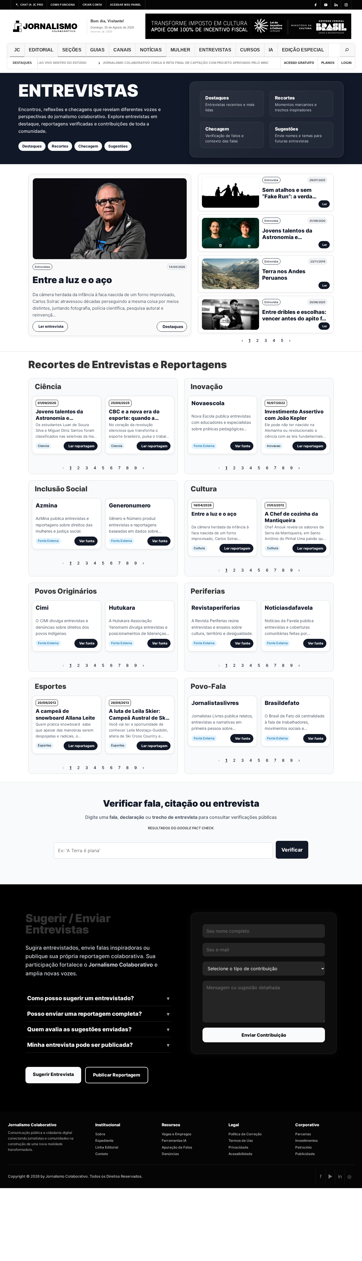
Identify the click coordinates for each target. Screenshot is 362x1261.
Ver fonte (242, 446)
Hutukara (122, 607)
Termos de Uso (241, 1140)
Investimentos (306, 1140)
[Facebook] (316, 5)
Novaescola (208, 403)
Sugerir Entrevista (53, 1074)
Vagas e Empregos (176, 1134)
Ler (324, 204)
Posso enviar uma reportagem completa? (84, 1013)
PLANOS (327, 62)
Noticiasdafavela (289, 607)
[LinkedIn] (336, 5)
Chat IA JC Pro (31, 4)
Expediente (104, 1140)
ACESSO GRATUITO (299, 62)
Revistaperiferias (215, 607)
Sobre (100, 1134)
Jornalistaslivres (215, 703)
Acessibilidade (240, 1154)
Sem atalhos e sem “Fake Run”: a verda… (289, 193)
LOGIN (346, 62)
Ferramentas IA (174, 1140)
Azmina (46, 505)
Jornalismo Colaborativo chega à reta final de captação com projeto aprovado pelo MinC (171, 62)
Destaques (32, 146)
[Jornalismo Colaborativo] (45, 26)
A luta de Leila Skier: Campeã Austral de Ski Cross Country (138, 717)
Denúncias (170, 1154)
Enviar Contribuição (264, 1035)
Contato (101, 1154)
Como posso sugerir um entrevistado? (80, 998)
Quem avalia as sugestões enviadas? (79, 1029)
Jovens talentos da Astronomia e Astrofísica (287, 237)
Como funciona (63, 4)
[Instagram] (346, 5)
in (340, 1176)
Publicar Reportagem (116, 1075)
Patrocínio (303, 1147)
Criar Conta (92, 4)
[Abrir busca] (347, 50)
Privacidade (238, 1147)
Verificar (292, 850)
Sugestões (118, 146)
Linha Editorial (106, 1147)
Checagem (88, 146)
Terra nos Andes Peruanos (283, 274)
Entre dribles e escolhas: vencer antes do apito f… (294, 315)
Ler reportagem (81, 446)
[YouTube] (326, 5)
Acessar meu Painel (125, 4)
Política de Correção (245, 1134)
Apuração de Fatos (177, 1147)
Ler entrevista (51, 326)
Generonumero (129, 505)
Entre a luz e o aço (72, 279)
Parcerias (303, 1134)
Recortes (60, 146)
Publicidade (305, 1154)
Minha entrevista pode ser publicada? (80, 1044)
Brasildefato (282, 703)
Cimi (42, 607)
